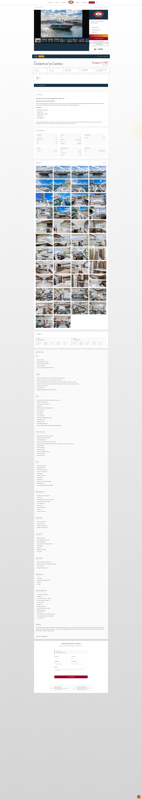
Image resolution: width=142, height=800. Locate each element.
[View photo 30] (62, 267)
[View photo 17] (44, 226)
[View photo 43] (79, 308)
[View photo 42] (62, 308)
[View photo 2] (62, 172)
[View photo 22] (62, 240)
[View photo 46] (62, 321)
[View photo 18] (62, 226)
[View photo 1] (44, 172)
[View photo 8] (97, 185)
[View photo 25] (44, 253)
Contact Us (92, 2)
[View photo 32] (97, 267)
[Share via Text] (104, 7)
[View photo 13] (44, 213)
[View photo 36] (97, 280)
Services (63, 2)
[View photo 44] (97, 308)
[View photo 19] (79, 226)
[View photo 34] (62, 280)
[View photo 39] (79, 294)
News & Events (84, 2)
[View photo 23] (79, 240)
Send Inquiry (72, 676)
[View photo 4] (97, 172)
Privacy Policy (75, 680)
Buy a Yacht (50, 2)
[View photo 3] (79, 172)
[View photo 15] (79, 213)
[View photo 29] (44, 267)
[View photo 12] (97, 199)
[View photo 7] (79, 185)
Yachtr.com (44, 636)
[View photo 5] (44, 185)
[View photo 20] (97, 226)
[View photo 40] (97, 294)
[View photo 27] (79, 253)
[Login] (96, 2)
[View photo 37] (44, 294)
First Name (56, 656)
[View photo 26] (62, 253)
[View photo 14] (62, 213)
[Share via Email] (107, 7)
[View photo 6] (62, 185)
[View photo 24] (97, 240)
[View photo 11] (79, 199)
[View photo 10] (62, 199)
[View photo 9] (44, 199)
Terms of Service (82, 680)
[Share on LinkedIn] (102, 7)
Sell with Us (57, 2)
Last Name (73, 656)
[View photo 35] (79, 280)
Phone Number (74, 661)
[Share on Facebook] (99, 7)
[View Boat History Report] (98, 49)
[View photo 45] (44, 321)
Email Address (57, 661)
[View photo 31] (79, 267)
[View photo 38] (62, 294)
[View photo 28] (97, 253)
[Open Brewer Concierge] (139, 797)
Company (77, 2)
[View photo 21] (44, 240)
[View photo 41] (44, 308)
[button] (36, 23)
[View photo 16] (97, 213)
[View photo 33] (44, 280)
